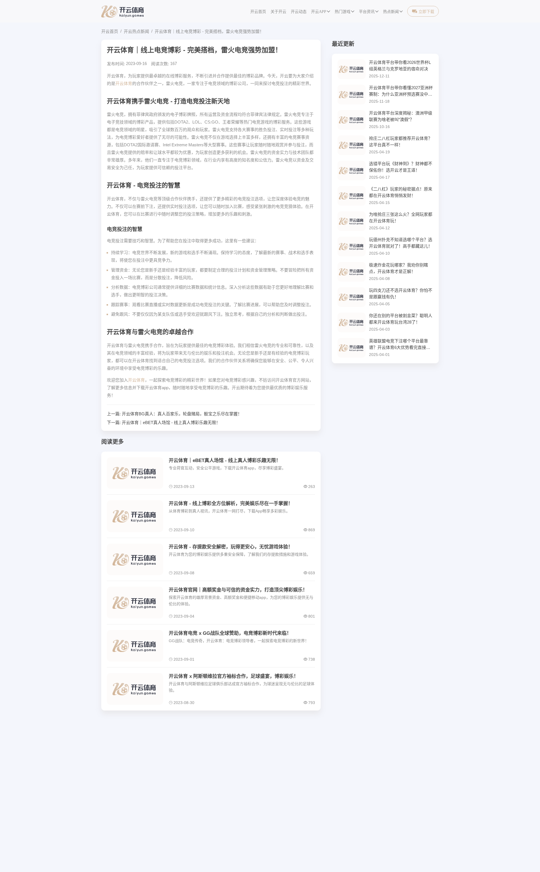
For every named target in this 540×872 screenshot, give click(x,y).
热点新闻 (391, 12)
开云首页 (258, 12)
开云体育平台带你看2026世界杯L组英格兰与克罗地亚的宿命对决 (400, 65)
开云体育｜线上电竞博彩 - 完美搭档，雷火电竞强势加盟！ (209, 31)
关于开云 (278, 12)
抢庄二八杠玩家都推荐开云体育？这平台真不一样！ (400, 141)
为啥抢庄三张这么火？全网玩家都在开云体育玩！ (400, 217)
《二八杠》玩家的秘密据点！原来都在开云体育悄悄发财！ (400, 192)
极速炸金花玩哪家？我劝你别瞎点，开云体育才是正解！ (398, 268)
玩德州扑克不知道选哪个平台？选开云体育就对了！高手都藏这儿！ (400, 242)
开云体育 (123, 83)
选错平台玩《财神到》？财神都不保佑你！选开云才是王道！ (400, 166)
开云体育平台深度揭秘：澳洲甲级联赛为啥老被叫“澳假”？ (400, 116)
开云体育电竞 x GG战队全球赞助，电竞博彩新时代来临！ (230, 633)
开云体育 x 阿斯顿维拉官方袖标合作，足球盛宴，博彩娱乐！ (233, 676)
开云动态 (299, 12)
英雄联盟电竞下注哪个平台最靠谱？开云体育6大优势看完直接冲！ (398, 345)
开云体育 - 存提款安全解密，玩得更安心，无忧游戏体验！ (231, 547)
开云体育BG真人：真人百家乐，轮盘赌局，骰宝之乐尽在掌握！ (182, 413)
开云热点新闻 (136, 31)
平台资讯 (367, 12)
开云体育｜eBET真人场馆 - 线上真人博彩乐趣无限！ (171, 422)
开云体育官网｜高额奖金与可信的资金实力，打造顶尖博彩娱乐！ (238, 590)
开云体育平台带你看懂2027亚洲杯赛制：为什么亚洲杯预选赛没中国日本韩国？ (401, 91)
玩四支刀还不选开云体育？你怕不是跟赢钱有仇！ (400, 293)
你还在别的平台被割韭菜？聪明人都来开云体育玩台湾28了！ (400, 318)
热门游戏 (342, 12)
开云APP (318, 12)
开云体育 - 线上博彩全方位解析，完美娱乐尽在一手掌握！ (231, 503)
